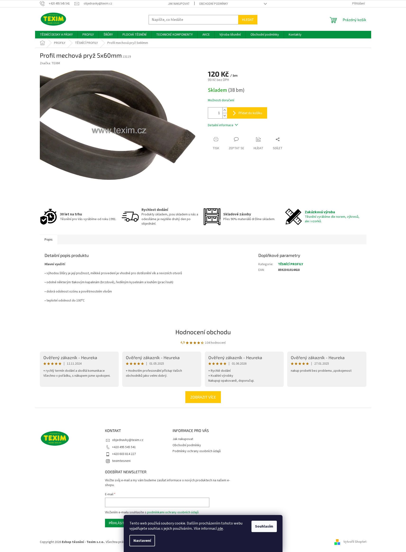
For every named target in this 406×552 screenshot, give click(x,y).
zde (220, 528)
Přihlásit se (119, 523)
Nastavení (142, 540)
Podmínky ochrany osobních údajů (197, 451)
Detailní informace (220, 125)
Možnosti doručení (221, 100)
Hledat (248, 20)
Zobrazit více (203, 397)
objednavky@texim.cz (127, 440)
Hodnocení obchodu (203, 331)
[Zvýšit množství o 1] (224, 110)
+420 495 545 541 (124, 447)
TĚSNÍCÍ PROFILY (290, 264)
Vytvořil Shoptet (354, 542)
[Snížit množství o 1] (224, 115)
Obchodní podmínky (213, 4)
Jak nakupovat (179, 4)
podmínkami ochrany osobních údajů (173, 512)
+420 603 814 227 (124, 454)
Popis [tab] (49, 239)
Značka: (50, 63)
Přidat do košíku (250, 113)
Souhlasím (264, 526)
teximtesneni (121, 461)
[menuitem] (56, 34)
